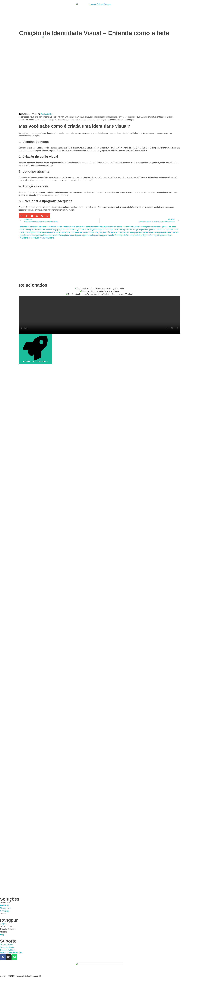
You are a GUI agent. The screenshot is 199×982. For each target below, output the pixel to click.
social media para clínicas (66, 232)
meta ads (65, 230)
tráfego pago (56, 230)
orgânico (85, 235)
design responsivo (140, 230)
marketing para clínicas (39, 235)
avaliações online (34, 232)
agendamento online (156, 230)
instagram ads (31, 230)
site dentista (48, 227)
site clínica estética (61, 227)
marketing (50, 238)
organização (159, 235)
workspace (93, 235)
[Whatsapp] (14, 957)
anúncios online (44, 230)
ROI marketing (128, 227)
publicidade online (153, 227)
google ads (24, 235)
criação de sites (36, 227)
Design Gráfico (47, 114)
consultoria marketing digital (97, 227)
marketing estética (111, 230)
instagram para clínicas (103, 232)
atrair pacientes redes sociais (167, 232)
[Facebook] (3, 957)
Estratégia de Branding (124, 235)
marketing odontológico (94, 230)
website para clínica (77, 227)
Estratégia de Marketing (68, 235)
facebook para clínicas (122, 232)
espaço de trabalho (106, 235)
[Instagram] (9, 957)
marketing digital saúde (143, 235)
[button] (21, 215)
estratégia (168, 235)
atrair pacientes (126, 230)
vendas (43, 238)
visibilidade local (48, 232)
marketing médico (77, 230)
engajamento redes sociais (143, 232)
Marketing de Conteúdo (29, 238)
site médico (24, 227)
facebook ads (140, 227)
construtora (53, 235)
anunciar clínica (115, 227)
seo (79, 235)
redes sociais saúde (85, 232)
